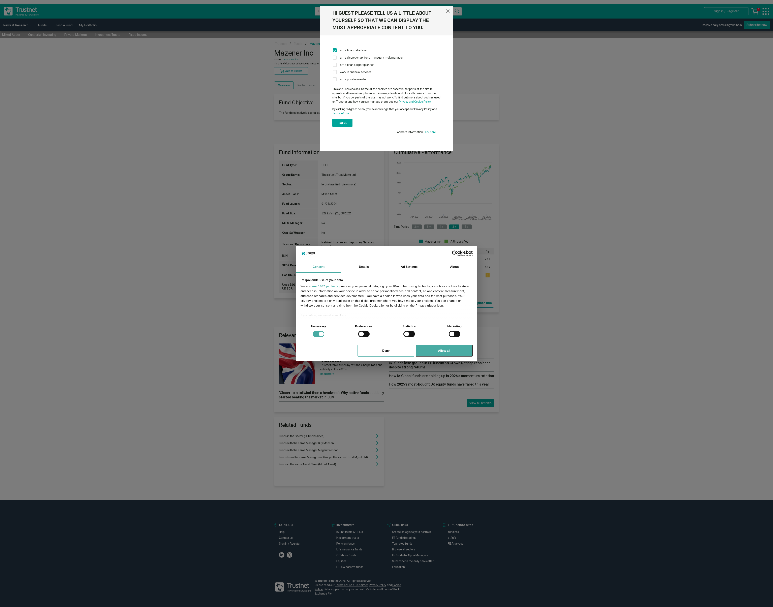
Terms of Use (340, 113)
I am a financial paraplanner (356, 64)
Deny (386, 350)
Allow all (444, 350)
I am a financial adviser (353, 50)
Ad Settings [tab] (409, 266)
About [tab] (454, 266)
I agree (342, 123)
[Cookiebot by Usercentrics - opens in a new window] (455, 253)
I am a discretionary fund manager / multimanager (371, 57)
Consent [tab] (319, 266)
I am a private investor (353, 79)
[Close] (448, 11)
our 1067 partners (325, 286)
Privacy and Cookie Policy (415, 101)
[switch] (364, 334)
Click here (430, 132)
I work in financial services (355, 72)
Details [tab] (364, 266)
